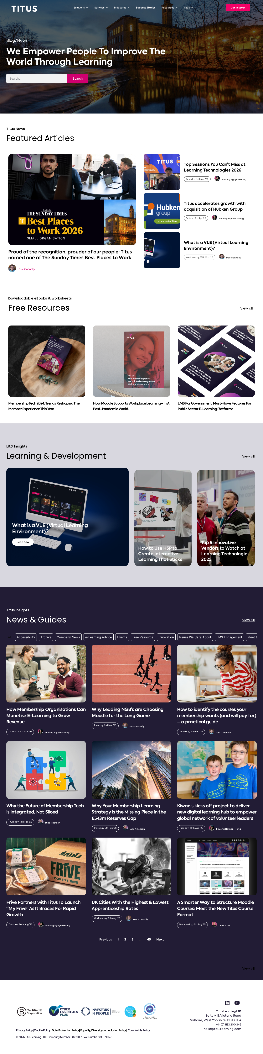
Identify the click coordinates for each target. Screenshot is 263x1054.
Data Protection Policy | (66, 1030)
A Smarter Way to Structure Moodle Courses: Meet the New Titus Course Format (215, 908)
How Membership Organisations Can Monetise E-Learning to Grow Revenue (46, 715)
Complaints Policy (139, 1030)
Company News (68, 637)
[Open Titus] (192, 8)
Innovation (166, 637)
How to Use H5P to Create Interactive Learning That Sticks (160, 553)
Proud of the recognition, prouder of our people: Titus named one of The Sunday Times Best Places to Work (70, 255)
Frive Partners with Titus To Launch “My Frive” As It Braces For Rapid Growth (43, 908)
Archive (45, 637)
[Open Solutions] (87, 8)
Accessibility (26, 637)
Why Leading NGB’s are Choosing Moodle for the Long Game (127, 712)
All (10, 637)
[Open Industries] (128, 8)
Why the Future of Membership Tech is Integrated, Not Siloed (45, 809)
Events (122, 637)
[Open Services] (107, 8)
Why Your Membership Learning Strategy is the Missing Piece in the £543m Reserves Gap (129, 812)
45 (149, 939)
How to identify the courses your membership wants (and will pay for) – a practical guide (216, 715)
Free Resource (142, 637)
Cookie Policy (42, 1030)
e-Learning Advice (98, 637)
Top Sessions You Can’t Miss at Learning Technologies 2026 (214, 167)
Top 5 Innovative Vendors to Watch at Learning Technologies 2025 (225, 551)
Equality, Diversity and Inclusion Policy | (103, 1030)
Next (160, 939)
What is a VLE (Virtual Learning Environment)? (50, 528)
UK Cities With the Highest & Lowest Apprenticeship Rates (130, 905)
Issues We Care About (195, 637)
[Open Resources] (176, 8)
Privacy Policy (24, 1030)
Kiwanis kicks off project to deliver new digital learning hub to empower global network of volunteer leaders (216, 812)
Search (78, 78)
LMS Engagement (229, 637)
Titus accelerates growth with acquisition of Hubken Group (214, 206)
